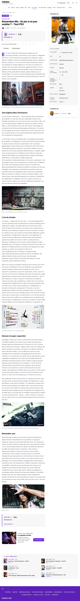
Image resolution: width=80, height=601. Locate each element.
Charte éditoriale (37, 592)
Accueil (3, 12)
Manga (22, 7)
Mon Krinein (48, 592)
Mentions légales (24, 592)
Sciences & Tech (61, 7)
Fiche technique (54, 48)
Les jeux (47, 594)
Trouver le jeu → (38, 539)
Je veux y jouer (16, 48)
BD (25, 7)
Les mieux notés (26, 594)
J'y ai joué (6, 48)
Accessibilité (58, 592)
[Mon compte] (76, 2)
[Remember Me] (63, 30)
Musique (49, 7)
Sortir (54, 7)
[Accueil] (9, 7)
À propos (8, 592)
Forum (70, 7)
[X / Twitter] (2, 588)
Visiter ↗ (61, 101)
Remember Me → (64, 98)
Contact (15, 592)
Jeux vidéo (34, 7)
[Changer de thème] (73, 2)
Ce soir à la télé (38, 594)
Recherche (55, 594)
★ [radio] (19, 44)
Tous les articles (69, 592)
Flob (8, 28)
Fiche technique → (8, 524)
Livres (29, 7)
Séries (17, 7)
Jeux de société (42, 7)
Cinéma (13, 7)
